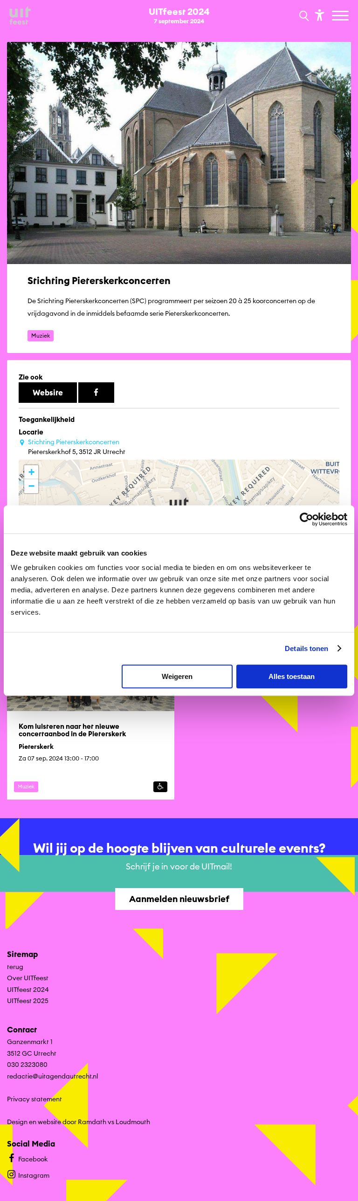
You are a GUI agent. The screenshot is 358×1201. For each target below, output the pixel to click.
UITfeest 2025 (27, 1001)
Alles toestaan (291, 676)
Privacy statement (34, 1099)
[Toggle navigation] (341, 16)
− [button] (31, 486)
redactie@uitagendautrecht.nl (52, 1076)
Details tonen (306, 648)
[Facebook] (96, 392)
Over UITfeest (27, 978)
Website (48, 392)
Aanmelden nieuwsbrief (179, 898)
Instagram (33, 1175)
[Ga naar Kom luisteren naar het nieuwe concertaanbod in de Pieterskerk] (90, 708)
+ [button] (31, 472)
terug (15, 967)
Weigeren (177, 676)
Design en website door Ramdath (56, 1122)
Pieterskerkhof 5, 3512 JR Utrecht (76, 447)
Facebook (33, 1159)
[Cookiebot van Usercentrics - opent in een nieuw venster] (306, 519)
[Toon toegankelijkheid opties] (318, 14)
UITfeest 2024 (28, 989)
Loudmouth (133, 1122)
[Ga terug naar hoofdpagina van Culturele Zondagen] (20, 16)
